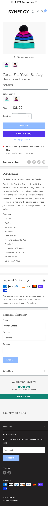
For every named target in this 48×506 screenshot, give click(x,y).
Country (6, 320)
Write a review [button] (24, 396)
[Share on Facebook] (29, 162)
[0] (43, 11)
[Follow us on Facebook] (4, 472)
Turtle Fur (8, 85)
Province (6, 332)
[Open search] (33, 11)
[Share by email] (43, 162)
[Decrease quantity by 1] (15, 116)
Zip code (6, 344)
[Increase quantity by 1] (28, 116)
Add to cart (24, 125)
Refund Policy (8, 371)
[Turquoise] (7, 99)
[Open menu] (4, 12)
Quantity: (7, 116)
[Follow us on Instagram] (9, 472)
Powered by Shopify (10, 501)
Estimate (10, 360)
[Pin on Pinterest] (34, 162)
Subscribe (11, 458)
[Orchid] (16, 99)
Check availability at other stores (20, 153)
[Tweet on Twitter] (39, 162)
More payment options (24, 139)
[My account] (38, 11)
